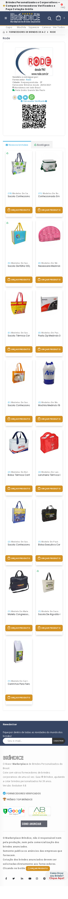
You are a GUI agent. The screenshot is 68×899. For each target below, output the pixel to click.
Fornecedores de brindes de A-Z (27, 32)
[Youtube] (28, 876)
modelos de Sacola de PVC (23, 402)
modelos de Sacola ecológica (25, 263)
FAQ (63, 7)
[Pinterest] (43, 876)
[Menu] (6, 18)
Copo (9, 27)
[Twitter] (13, 878)
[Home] (4, 32)
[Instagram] (35, 876)
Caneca (46, 27)
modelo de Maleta (19, 611)
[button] (49, 19)
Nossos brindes (18, 144)
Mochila (21, 27)
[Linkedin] (21, 876)
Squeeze (34, 27)
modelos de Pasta (49, 332)
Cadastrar (58, 741)
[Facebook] (6, 878)
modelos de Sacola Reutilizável (26, 541)
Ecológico (42, 144)
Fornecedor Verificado (34, 101)
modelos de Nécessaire (52, 263)
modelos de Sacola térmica (24, 332)
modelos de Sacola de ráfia (25, 193)
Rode (28, 79)
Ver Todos (59, 27)
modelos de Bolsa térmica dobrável (29, 472)
